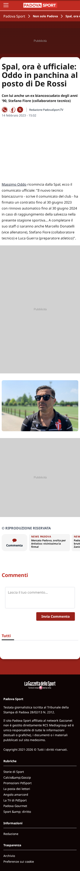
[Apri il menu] (6, 5)
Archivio (9, 856)
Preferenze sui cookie (18, 861)
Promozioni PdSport (17, 783)
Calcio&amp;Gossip (17, 777)
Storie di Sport (13, 772)
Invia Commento (55, 616)
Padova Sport (14, 16)
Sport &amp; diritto (17, 812)
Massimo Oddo (14, 184)
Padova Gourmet (15, 806)
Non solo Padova (45, 16)
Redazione (10, 834)
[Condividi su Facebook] (12, 110)
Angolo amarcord (15, 794)
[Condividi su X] (20, 110)
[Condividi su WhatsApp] (5, 110)
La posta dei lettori (16, 789)
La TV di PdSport (15, 800)
